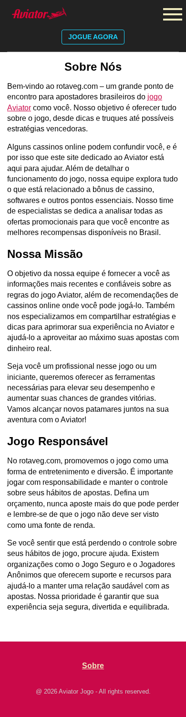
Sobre (93, 666)
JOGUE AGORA (93, 37)
